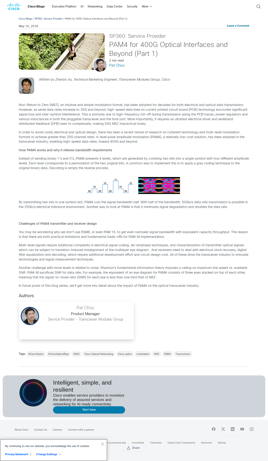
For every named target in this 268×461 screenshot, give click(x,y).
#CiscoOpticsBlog (58, 353)
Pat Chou (117, 65)
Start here (89, 409)
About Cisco (21, 429)
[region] (53, 450)
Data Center (115, 6)
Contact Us (40, 429)
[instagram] (251, 429)
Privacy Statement (16, 454)
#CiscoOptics (36, 353)
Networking (95, 6)
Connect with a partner (81, 429)
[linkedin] (232, 429)
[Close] (102, 444)
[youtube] (242, 429)
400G (76, 353)
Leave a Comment (238, 26)
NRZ (156, 353)
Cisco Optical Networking (98, 353)
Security (132, 6)
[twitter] (223, 429)
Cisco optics (125, 353)
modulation (143, 353)
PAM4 (167, 353)
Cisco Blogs (36, 6)
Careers (57, 429)
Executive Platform (64, 6)
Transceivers (183, 353)
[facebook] (213, 429)
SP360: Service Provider (48, 18)
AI (82, 6)
